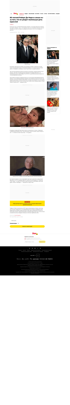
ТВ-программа (51, 13)
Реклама (28, 250)
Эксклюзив (31, 13)
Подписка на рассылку (29, 236)
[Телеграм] (32, 248)
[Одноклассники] (37, 248)
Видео (26, 13)
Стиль (45, 13)
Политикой (27, 239)
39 (19, 32)
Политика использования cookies (26, 251)
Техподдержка (46, 251)
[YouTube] (40, 248)
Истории (37, 13)
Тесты (41, 13)
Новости (21, 13)
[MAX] (29, 248)
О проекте (20, 250)
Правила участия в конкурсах (36, 250)
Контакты (24, 250)
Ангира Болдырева (17, 215)
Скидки (58, 13)
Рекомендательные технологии (38, 251)
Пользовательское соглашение (47, 250)
